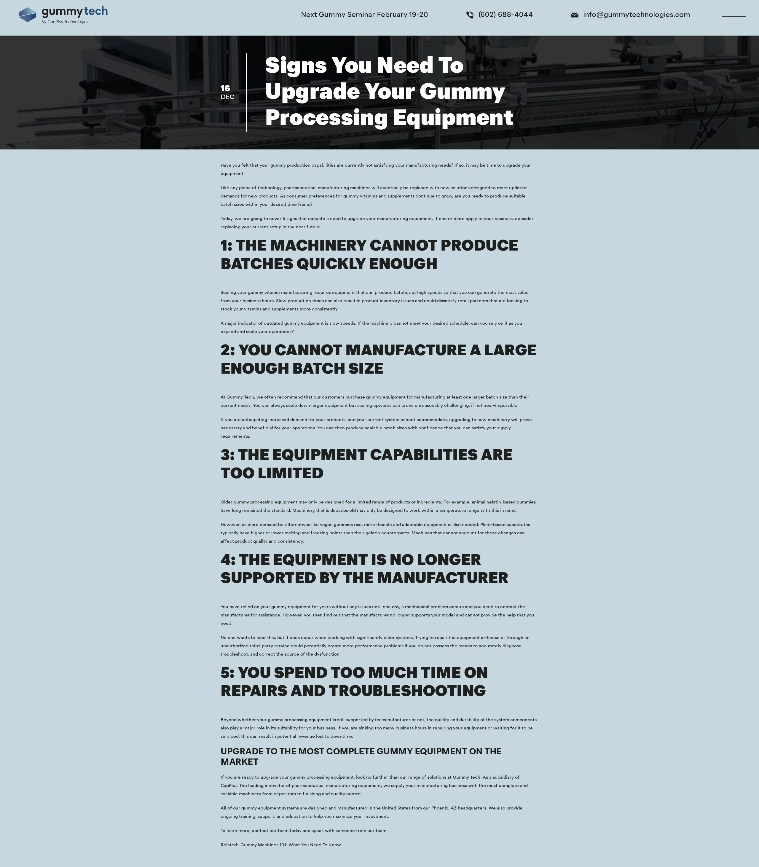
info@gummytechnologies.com (636, 14)
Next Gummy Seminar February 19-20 (364, 14)
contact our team (270, 831)
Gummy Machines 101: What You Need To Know (290, 845)
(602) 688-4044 (505, 14)
